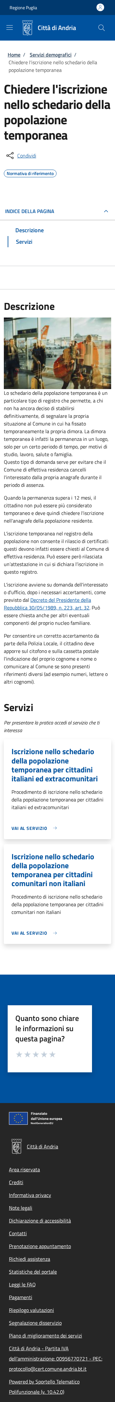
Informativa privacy (30, 1195)
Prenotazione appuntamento (40, 1246)
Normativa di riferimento (30, 172)
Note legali (20, 1208)
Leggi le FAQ (22, 1284)
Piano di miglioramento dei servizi (45, 1335)
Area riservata (24, 1169)
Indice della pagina (29, 211)
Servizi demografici (51, 54)
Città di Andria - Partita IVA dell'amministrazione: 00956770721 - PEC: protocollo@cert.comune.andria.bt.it (55, 1359)
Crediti (16, 1182)
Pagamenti (20, 1297)
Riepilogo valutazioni (31, 1310)
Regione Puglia (23, 7)
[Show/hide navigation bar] (9, 27)
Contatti (18, 1233)
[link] (36, 828)
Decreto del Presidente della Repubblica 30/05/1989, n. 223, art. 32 (47, 603)
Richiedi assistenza (29, 1259)
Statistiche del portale (33, 1272)
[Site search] (101, 28)
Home (14, 54)
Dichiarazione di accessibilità (40, 1220)
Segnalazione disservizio (35, 1323)
